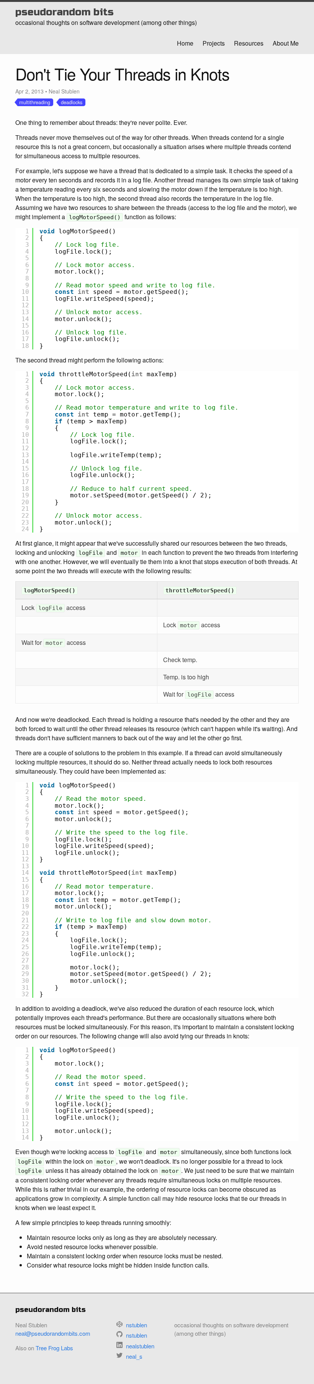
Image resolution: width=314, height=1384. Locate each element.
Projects (214, 43)
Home (185, 43)
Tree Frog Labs (54, 1348)
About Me (286, 43)
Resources (248, 43)
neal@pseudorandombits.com (52, 1333)
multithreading (34, 102)
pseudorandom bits (64, 12)
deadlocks (71, 102)
